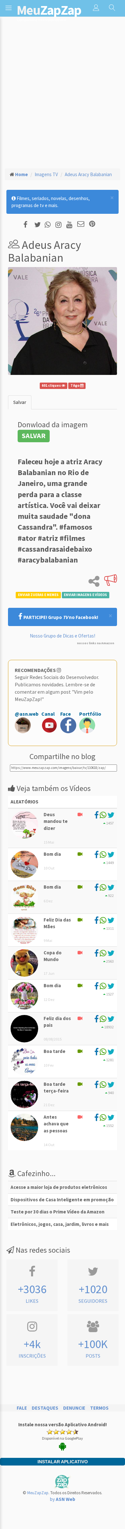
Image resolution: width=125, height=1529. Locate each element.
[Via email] (80, 224)
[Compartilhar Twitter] (39, 224)
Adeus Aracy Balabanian (88, 174)
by (62, 1499)
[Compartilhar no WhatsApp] (49, 224)
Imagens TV (46, 174)
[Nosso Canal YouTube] (70, 224)
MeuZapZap (37, 1492)
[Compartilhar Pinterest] (92, 224)
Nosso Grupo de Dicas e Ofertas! (62, 636)
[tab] (19, 402)
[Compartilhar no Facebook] (27, 224)
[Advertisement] (62, 97)
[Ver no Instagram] (59, 224)
